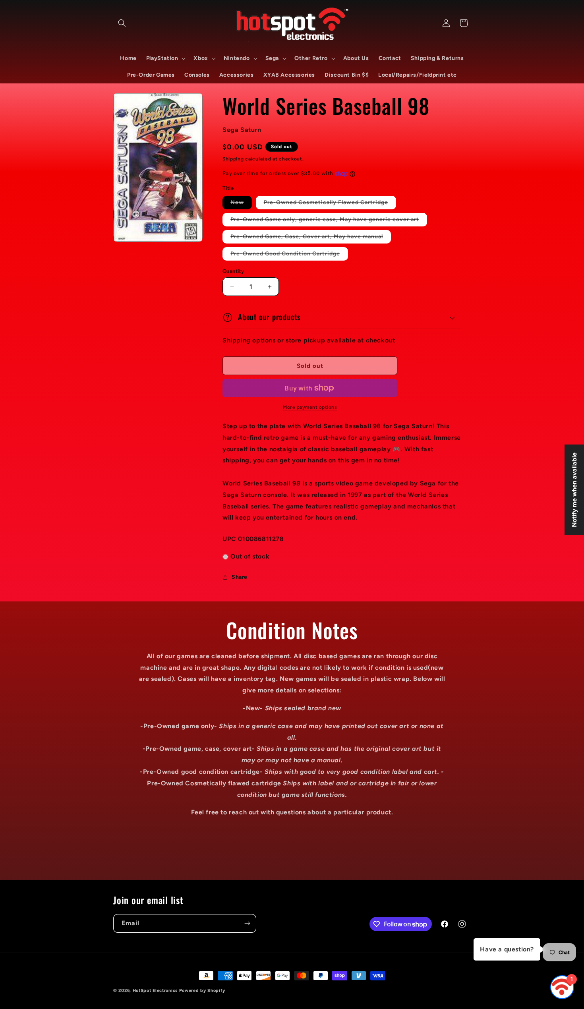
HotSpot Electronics (155, 990)
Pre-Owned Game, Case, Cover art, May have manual (310, 238)
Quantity (233, 271)
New (241, 204)
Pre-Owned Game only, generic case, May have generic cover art (328, 221)
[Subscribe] (247, 923)
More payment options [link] (310, 407)
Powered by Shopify (202, 990)
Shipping (233, 159)
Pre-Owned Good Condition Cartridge (289, 255)
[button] (122, 23)
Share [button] (240, 577)
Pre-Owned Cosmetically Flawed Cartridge (330, 204)
